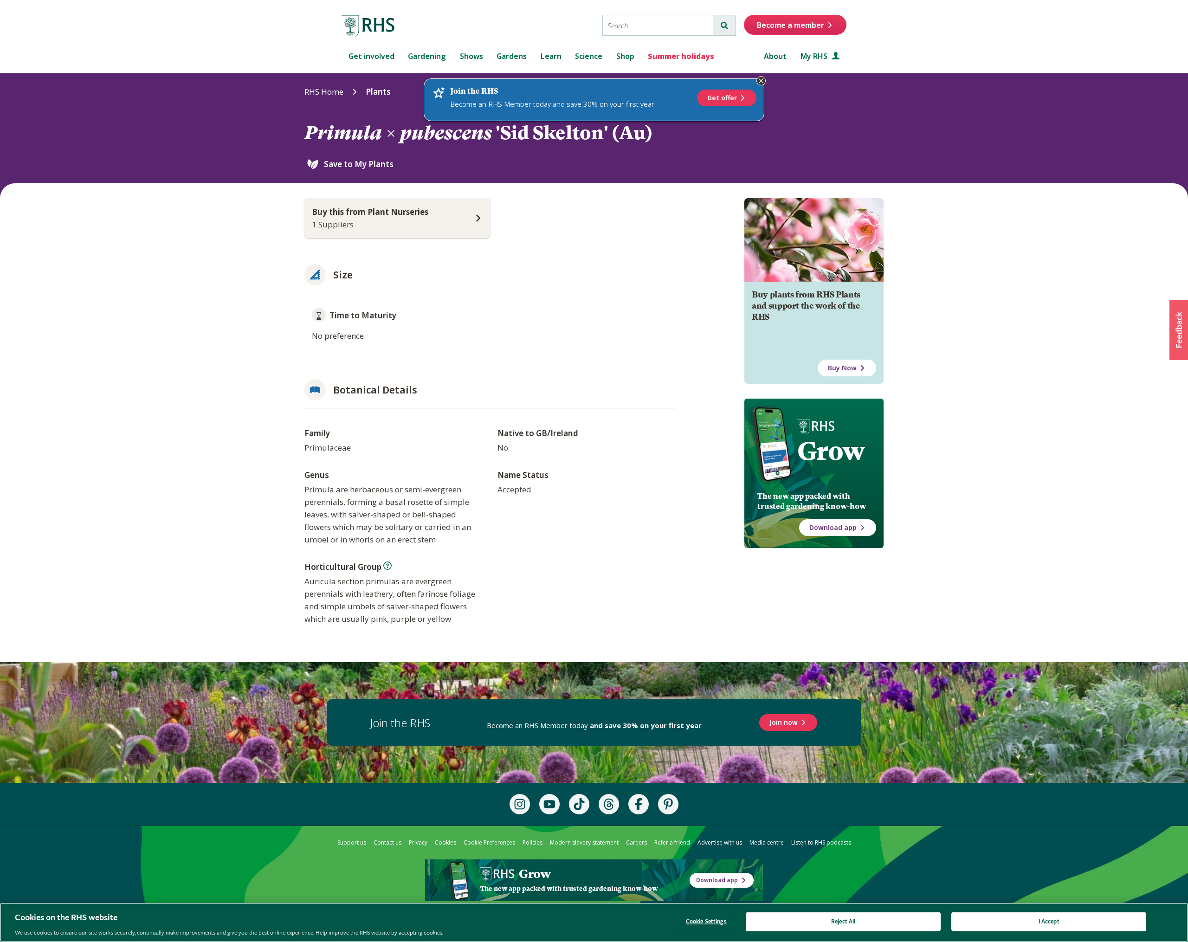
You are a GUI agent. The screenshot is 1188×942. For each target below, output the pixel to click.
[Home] (368, 26)
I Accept (1049, 921)
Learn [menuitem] (551, 56)
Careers (636, 842)
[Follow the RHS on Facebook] (638, 804)
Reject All (843, 921)
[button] (1178, 330)
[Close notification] (761, 80)
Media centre (766, 842)
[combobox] (658, 25)
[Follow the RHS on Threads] (609, 804)
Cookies (445, 842)
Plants (378, 91)
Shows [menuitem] (471, 56)
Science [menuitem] (588, 56)
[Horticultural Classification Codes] (387, 565)
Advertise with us (719, 842)
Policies (532, 842)
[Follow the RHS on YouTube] (549, 804)
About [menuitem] (775, 56)
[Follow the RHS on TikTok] (579, 804)
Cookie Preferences (489, 842)
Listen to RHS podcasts (821, 842)
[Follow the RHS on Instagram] (520, 804)
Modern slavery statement (584, 842)
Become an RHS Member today (594, 725)
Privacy (418, 842)
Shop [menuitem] (625, 56)
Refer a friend (672, 842)
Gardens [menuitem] (512, 56)
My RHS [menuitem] (815, 56)
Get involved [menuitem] (371, 56)
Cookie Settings (706, 921)
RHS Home (323, 91)
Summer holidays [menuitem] (681, 56)
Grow (831, 451)
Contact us (387, 842)
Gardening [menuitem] (427, 56)
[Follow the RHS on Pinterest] (668, 804)
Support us (351, 842)
